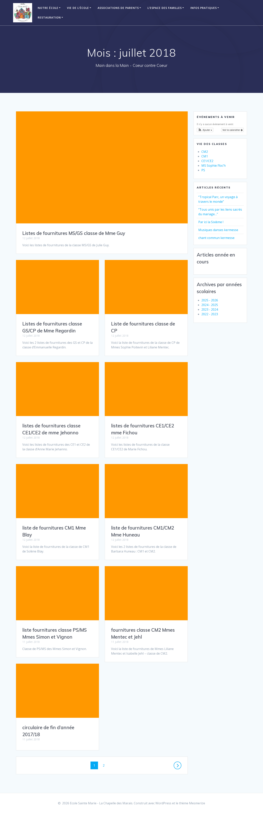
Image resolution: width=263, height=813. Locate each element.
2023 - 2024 (209, 309)
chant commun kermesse (216, 238)
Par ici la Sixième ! (210, 222)
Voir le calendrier (231, 129)
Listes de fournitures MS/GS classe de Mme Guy (73, 233)
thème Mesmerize (192, 803)
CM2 (204, 152)
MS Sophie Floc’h (213, 165)
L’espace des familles (164, 8)
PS (203, 170)
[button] (205, 130)
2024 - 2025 (209, 305)
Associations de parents (118, 8)
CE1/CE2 (207, 161)
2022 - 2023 (209, 314)
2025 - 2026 (209, 300)
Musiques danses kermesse (218, 230)
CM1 (204, 156)
